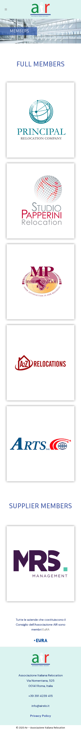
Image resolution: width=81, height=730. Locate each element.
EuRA (46, 629)
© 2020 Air (22, 727)
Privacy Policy (40, 716)
